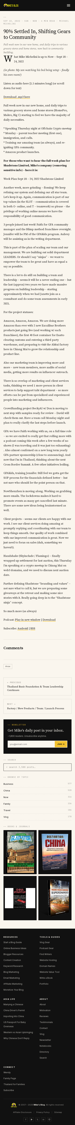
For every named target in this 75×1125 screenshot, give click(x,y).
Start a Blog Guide (12, 942)
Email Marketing (11, 978)
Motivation (45, 1010)
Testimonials (46, 1022)
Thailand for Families (14, 1084)
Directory (44, 1052)
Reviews (44, 1016)
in (43, 1119)
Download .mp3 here (16, 97)
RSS (32, 628)
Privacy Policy (43, 1112)
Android (22, 628)
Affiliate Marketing (12, 984)
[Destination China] (55, 852)
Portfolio (44, 984)
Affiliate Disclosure (22, 1112)
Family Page (9, 1078)
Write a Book (46, 978)
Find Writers (46, 954)
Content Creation (12, 960)
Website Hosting (48, 960)
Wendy (7, 1072)
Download (49, 620)
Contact (44, 1028)
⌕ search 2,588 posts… (20, 767)
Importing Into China (13, 1016)
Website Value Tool (49, 972)
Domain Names (47, 966)
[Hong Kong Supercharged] (55, 898)
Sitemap (58, 1112)
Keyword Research (13, 966)
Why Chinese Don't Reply (16, 1038)
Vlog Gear (45, 942)
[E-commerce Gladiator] (20, 852)
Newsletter (45, 1040)
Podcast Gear (47, 948)
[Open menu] (69, 5)
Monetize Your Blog (13, 989)
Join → (61, 744)
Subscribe (8, 1090)
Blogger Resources (13, 954)
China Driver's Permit (14, 1010)
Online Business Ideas (14, 948)
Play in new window (27, 620)
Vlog (42, 1034)
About (43, 1004)
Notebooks (45, 1046)
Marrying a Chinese (13, 1004)
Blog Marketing (11, 972)
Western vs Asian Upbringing (18, 1032)
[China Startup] (20, 898)
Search (43, 1057)
